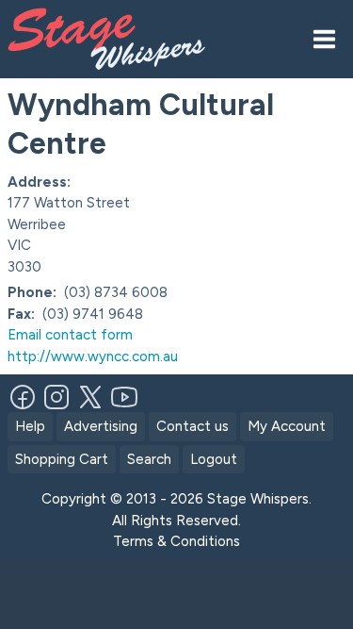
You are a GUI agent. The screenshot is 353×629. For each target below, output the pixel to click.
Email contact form (70, 334)
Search (149, 459)
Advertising (100, 426)
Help (30, 426)
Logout (213, 459)
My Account (287, 426)
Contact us (192, 426)
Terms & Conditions (176, 541)
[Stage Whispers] (114, 39)
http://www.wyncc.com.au (93, 356)
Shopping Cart (61, 459)
